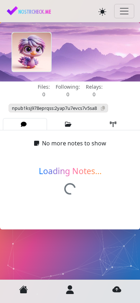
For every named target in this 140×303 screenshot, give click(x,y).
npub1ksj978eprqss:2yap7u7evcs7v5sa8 (55, 108)
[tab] (25, 124)
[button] (23, 289)
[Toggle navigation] (124, 11)
